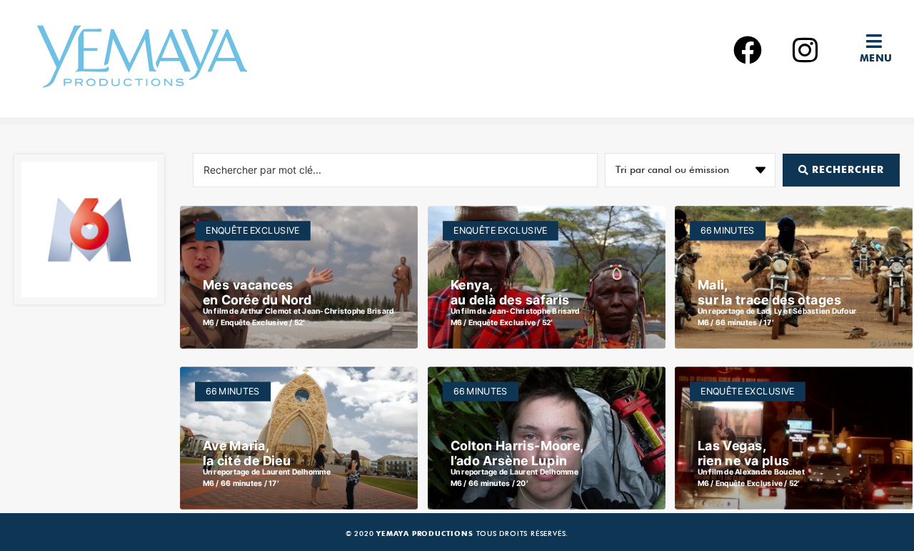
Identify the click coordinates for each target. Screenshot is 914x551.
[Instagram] (804, 50)
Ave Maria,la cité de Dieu (247, 453)
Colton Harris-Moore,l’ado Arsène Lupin (516, 453)
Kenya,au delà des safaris (509, 292)
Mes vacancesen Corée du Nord (257, 292)
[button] (879, 41)
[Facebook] (747, 50)
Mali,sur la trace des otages (770, 292)
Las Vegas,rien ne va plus (744, 453)
